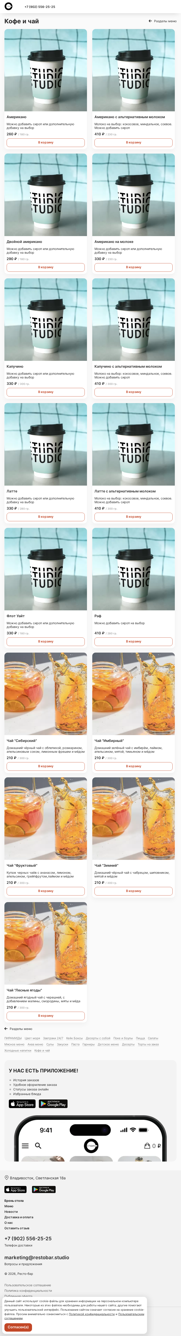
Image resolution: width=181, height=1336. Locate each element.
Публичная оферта (18, 1296)
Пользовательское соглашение (27, 1285)
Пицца (141, 1038)
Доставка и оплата (18, 1217)
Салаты (153, 1038)
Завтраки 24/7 (53, 1038)
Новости (11, 1211)
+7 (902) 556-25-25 (40, 7)
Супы (50, 1044)
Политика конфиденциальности (28, 1290)
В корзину (45, 142)
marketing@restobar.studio (36, 1257)
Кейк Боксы (74, 1038)
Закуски (62, 1044)
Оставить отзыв (16, 1228)
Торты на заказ (148, 1044)
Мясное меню (14, 1044)
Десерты (128, 1044)
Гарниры (89, 1044)
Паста (75, 1044)
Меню (8, 1206)
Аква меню (35, 1044)
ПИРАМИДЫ (13, 1038)
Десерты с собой (98, 1038)
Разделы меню (165, 21)
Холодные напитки (17, 1050)
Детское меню (108, 1044)
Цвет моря (32, 1038)
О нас (8, 1222)
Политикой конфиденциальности (92, 1314)
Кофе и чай (42, 1050)
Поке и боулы (123, 1038)
